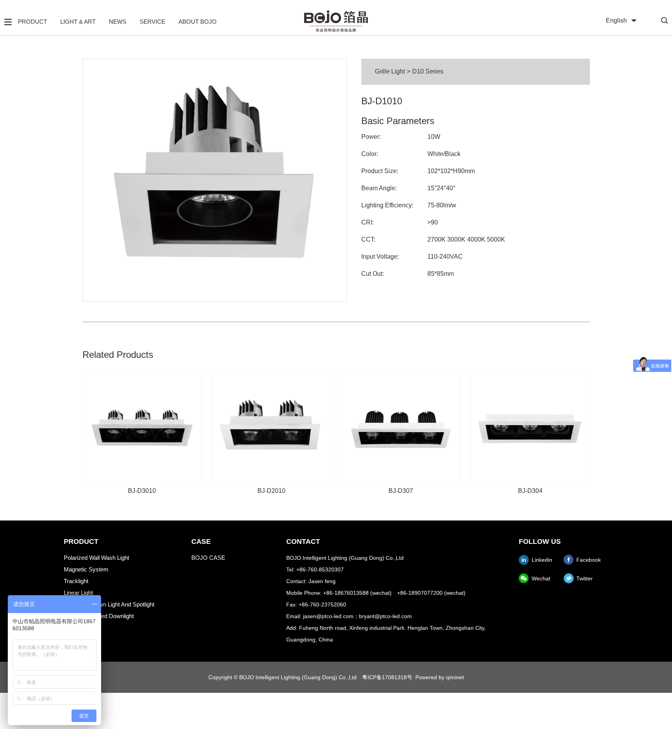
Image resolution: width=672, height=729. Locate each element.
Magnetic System (86, 569)
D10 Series (427, 71)
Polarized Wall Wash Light (96, 557)
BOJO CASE (208, 557)
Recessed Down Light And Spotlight (109, 604)
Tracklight (76, 581)
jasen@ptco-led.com (328, 616)
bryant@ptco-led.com (385, 616)
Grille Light (390, 71)
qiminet (455, 677)
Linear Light (78, 592)
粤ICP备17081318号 (387, 677)
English (616, 20)
